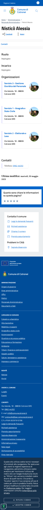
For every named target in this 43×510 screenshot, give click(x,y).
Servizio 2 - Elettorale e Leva (15, 135)
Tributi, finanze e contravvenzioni (15, 349)
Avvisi (3, 378)
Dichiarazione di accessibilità (13, 450)
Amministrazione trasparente (13, 439)
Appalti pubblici (7, 353)
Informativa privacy (9, 443)
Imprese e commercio (10, 361)
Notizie (4, 374)
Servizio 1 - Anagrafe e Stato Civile (14, 110)
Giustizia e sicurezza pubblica (13, 338)
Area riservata (7, 454)
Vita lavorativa (7, 323)
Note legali (5, 446)
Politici (4, 298)
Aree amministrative (9, 290)
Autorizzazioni (7, 334)
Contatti (4, 44)
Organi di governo (8, 286)
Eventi (4, 395)
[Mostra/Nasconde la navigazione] (4, 10)
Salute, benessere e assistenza (13, 357)
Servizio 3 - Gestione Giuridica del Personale (15, 85)
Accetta (23, 505)
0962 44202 (18, 166)
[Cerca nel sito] (36, 11)
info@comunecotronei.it (17, 413)
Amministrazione (14, 19)
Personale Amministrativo (10, 22)
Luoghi (4, 391)
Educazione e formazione (11, 342)
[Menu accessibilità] (4, 506)
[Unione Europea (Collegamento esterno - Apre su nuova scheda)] (21, 263)
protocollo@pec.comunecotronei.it (19, 417)
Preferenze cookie (13, 488)
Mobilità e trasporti (9, 326)
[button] (9, 3)
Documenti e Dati (8, 305)
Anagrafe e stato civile (10, 330)
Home (3, 19)
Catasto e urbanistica (10, 319)
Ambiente (5, 346)
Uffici (3, 294)
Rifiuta (23, 500)
